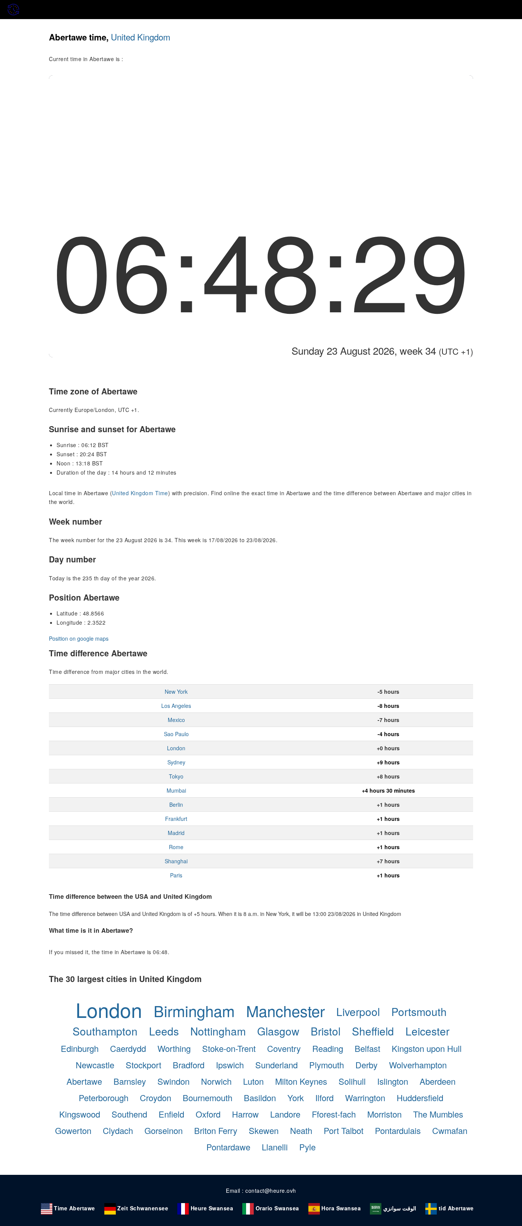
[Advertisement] (261, 132)
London (176, 748)
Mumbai (176, 790)
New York (176, 691)
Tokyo (176, 776)
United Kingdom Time (140, 493)
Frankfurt (176, 818)
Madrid (176, 833)
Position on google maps (79, 638)
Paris (176, 875)
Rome (176, 847)
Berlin (176, 804)
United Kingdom (140, 37)
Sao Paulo (176, 734)
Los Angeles (176, 705)
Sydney (176, 762)
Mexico (176, 720)
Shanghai (176, 861)
